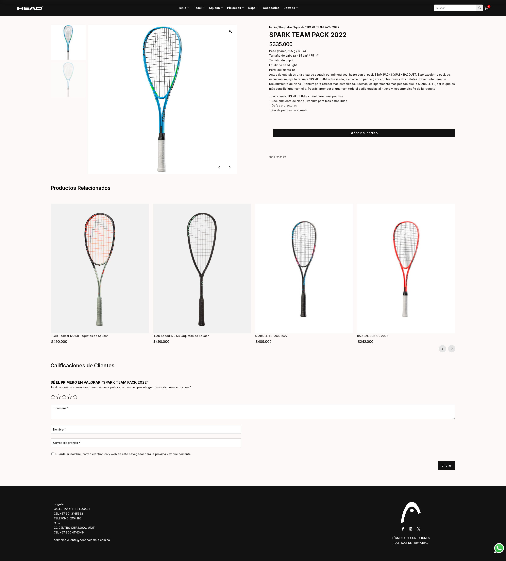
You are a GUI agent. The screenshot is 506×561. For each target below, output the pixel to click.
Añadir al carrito (364, 133)
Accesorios (271, 8)
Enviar (447, 465)
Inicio (273, 27)
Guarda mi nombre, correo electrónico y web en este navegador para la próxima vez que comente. (123, 454)
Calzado (290, 8)
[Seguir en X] (418, 529)
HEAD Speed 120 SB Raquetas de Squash (181, 336)
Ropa (253, 8)
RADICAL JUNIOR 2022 (372, 336)
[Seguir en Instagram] (411, 529)
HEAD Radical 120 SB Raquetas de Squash (80, 336)
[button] (451, 348)
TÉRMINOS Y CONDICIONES (411, 538)
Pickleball (235, 8)
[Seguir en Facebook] (403, 529)
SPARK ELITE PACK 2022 (271, 336)
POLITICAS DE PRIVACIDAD (411, 542)
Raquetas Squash (291, 27)
